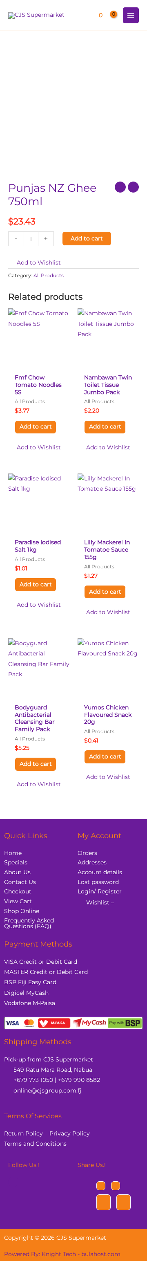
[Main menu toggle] (131, 15)
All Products (48, 275)
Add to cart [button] (36, 426)
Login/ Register (100, 891)
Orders (87, 853)
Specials (15, 862)
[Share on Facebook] (100, 1185)
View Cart (18, 901)
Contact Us (20, 882)
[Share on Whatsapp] (123, 1202)
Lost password (98, 882)
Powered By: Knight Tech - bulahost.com (62, 1254)
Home (13, 853)
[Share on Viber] (103, 1202)
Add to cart (87, 238)
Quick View (39, 363)
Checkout (17, 891)
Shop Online (21, 911)
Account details (100, 872)
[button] (34, 263)
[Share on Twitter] (115, 1185)
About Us (17, 872)
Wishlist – (100, 902)
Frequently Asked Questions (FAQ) (29, 923)
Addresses (92, 862)
